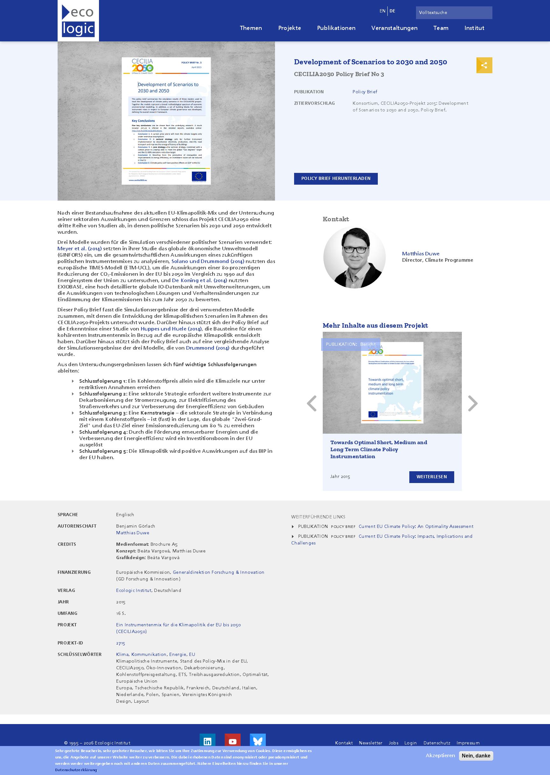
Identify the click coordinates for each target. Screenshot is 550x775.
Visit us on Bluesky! (258, 742)
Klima (122, 654)
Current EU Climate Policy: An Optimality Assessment (416, 526)
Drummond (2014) (208, 348)
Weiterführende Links (318, 517)
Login (411, 743)
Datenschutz (437, 743)
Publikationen (336, 28)
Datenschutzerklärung (76, 770)
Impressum (468, 743)
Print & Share (484, 65)
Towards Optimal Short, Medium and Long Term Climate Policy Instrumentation (378, 449)
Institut (474, 28)
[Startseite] (78, 20)
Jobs (393, 743)
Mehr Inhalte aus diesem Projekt (375, 325)
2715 (120, 643)
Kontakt (344, 743)
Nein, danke (476, 755)
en (383, 11)
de (393, 11)
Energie (177, 654)
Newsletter (370, 743)
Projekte (289, 28)
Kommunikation (149, 654)
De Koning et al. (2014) (199, 280)
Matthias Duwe (132, 533)
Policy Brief (365, 92)
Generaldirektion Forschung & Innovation (218, 572)
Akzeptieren (440, 755)
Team (441, 28)
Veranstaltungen (394, 28)
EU (192, 654)
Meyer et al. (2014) (80, 249)
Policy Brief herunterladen (335, 178)
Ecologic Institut (133, 590)
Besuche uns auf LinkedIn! (207, 742)
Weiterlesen (432, 477)
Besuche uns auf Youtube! (233, 742)
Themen (251, 28)
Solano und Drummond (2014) (208, 261)
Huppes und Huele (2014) (171, 329)
